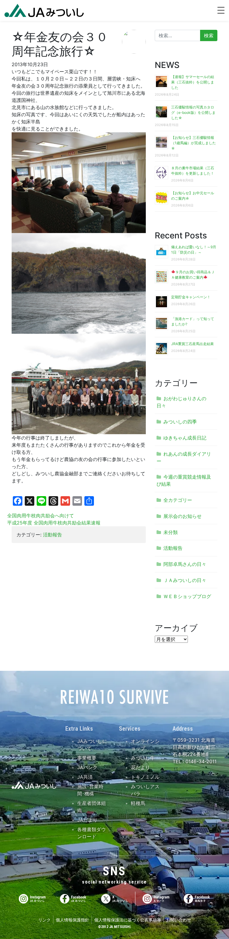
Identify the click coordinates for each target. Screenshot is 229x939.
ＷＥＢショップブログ (187, 596)
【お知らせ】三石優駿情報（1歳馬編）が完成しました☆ (193, 142)
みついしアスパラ (145, 790)
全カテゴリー (177, 500)
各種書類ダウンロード (91, 832)
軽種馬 (138, 803)
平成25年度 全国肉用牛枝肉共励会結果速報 (53, 523)
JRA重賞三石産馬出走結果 (192, 344)
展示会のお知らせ (182, 516)
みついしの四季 (180, 422)
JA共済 (85, 777)
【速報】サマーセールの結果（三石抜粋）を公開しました (192, 82)
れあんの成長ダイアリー (184, 457)
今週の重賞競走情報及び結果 (184, 480)
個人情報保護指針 (72, 919)
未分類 (170, 532)
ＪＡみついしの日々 (184, 580)
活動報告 (52, 535)
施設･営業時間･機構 (90, 790)
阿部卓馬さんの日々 (184, 564)
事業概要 (86, 758)
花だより (140, 767)
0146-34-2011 (200, 761)
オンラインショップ (145, 744)
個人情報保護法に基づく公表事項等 (127, 919)
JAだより (87, 820)
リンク (44, 919)
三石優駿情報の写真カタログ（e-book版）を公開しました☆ (193, 112)
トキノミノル (145, 777)
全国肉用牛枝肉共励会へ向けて (40, 516)
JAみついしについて (92, 744)
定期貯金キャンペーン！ (191, 297)
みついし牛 (143, 758)
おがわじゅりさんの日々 (181, 402)
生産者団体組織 (91, 806)
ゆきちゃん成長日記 (184, 438)
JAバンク (87, 767)
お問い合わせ (178, 919)
